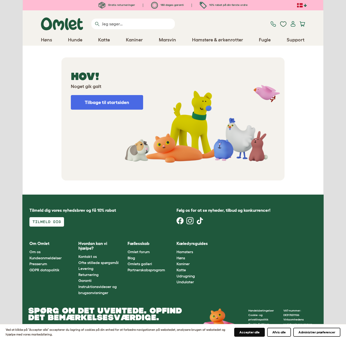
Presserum (38, 264)
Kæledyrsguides (192, 243)
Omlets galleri (140, 264)
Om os (34, 252)
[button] (222, 243)
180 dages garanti (172, 4)
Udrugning (186, 276)
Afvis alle (279, 332)
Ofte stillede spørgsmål (98, 262)
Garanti (85, 280)
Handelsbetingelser (261, 310)
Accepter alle (249, 332)
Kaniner (183, 264)
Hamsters (185, 252)
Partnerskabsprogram (146, 270)
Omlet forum (139, 252)
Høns (181, 258)
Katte (181, 270)
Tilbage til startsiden (107, 102)
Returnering (88, 274)
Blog (131, 258)
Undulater (185, 282)
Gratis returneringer (121, 4)
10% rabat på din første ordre (228, 4)
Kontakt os (87, 256)
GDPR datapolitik (44, 270)
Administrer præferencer (316, 332)
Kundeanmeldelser (45, 258)
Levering (85, 268)
